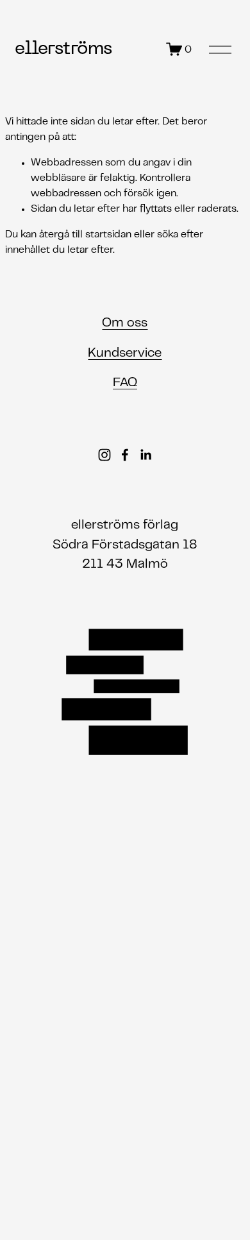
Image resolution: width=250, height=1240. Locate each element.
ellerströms (63, 49)
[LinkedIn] (145, 454)
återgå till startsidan (85, 234)
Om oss (124, 323)
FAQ (125, 383)
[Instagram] (104, 454)
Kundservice (125, 353)
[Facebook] (125, 454)
